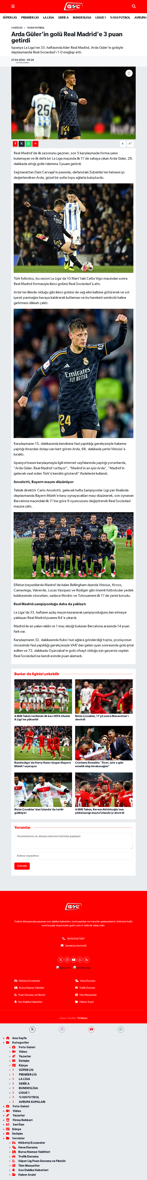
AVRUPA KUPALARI (31, 1101)
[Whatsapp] (80, 960)
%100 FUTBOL (120, 17)
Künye (23, 1065)
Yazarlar (24, 1056)
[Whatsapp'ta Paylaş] (28, 144)
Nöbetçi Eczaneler (29, 980)
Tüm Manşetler (88, 995)
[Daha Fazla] (35, 144)
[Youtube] (74, 960)
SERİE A (63, 17)
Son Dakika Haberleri (30, 1002)
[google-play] (82, 968)
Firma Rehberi (22, 1120)
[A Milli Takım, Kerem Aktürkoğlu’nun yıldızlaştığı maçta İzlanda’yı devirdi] (104, 789)
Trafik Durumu (87, 987)
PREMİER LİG (30, 17)
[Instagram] (67, 960)
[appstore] (63, 968)
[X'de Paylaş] (22, 144)
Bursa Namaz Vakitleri (31, 987)
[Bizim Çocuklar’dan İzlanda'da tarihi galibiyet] (43, 789)
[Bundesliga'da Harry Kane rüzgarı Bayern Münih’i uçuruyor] (43, 743)
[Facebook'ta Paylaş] (15, 144)
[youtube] (91, 1029)
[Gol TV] (73, 7)
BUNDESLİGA (82, 17)
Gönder (22, 866)
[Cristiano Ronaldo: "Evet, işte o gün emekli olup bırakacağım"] (104, 743)
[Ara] (134, 6)
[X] (61, 960)
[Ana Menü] (13, 6)
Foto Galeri (26, 1047)
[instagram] (62, 1029)
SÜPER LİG (10, 17)
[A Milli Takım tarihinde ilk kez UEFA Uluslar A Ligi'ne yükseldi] (43, 696)
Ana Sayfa (19, 1038)
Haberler (17, 28)
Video (22, 1051)
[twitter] (32, 1029)
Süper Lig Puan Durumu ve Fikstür (42, 1160)
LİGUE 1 (100, 17)
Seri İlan (18, 1124)
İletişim (23, 1060)
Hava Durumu (87, 980)
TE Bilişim (82, 1018)
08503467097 (76, 938)
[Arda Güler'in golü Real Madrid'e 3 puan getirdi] (73, 103)
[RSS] (86, 960)
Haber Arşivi (87, 1002)
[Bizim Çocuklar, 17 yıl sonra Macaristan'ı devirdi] (104, 696)
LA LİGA (48, 17)
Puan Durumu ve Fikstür (31, 995)
